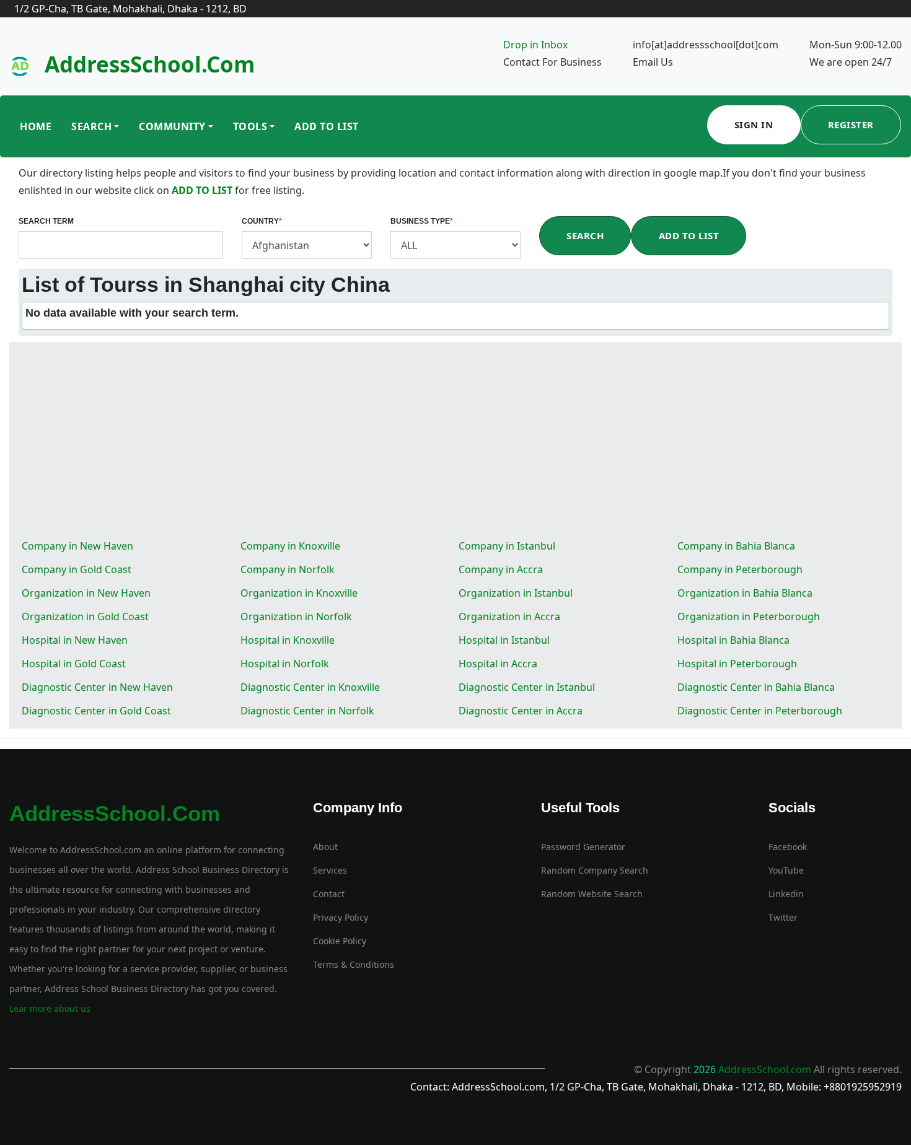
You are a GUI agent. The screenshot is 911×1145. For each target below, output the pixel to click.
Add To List (326, 126)
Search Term (46, 221)
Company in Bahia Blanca (736, 546)
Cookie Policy (339, 941)
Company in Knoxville (290, 546)
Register (851, 124)
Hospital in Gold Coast (74, 663)
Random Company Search (594, 870)
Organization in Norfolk (296, 616)
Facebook (787, 847)
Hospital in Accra (498, 663)
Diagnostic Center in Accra (521, 710)
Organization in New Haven (86, 593)
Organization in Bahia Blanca (744, 593)
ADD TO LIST (203, 190)
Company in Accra (501, 569)
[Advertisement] (455, 441)
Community (172, 126)
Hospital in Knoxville (287, 640)
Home (35, 126)
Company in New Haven (77, 546)
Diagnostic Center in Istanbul (527, 687)
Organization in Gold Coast (85, 616)
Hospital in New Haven (75, 640)
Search (91, 126)
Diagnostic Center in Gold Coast (96, 710)
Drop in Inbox (535, 44)
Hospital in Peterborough (737, 663)
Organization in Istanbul (516, 593)
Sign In (753, 124)
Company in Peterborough (740, 569)
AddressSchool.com (150, 64)
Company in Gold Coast (76, 569)
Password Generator (583, 847)
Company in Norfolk (287, 569)
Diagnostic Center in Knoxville (310, 687)
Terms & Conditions (353, 964)
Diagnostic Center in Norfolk (307, 710)
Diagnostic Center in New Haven (97, 687)
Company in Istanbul (507, 546)
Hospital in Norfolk (284, 663)
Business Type (421, 221)
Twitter (783, 917)
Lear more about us (49, 1008)
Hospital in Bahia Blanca (733, 640)
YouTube (786, 870)
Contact (329, 894)
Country (262, 221)
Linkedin (786, 894)
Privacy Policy (340, 917)
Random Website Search (592, 894)
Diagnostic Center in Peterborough (759, 710)
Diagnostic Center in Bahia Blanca (756, 687)
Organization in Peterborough (748, 616)
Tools (250, 126)
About (325, 847)
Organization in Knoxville (299, 593)
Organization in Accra (509, 616)
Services (330, 870)
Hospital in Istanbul (504, 640)
